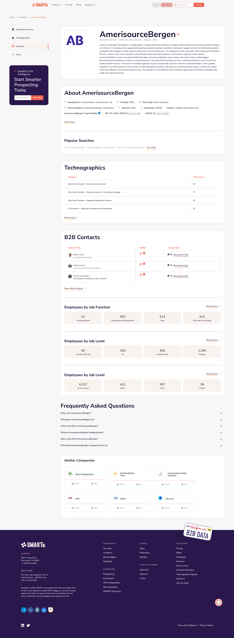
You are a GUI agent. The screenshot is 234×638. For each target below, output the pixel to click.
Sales (142, 548)
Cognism (144, 574)
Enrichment (108, 578)
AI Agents (107, 552)
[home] (40, 5)
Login (156, 5)
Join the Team (182, 583)
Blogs (179, 552)
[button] (57, 5)
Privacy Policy (206, 625)
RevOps (143, 557)
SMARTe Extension (112, 591)
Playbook (107, 561)
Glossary (180, 561)
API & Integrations (111, 582)
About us (180, 578)
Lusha (142, 578)
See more (151, 147)
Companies (22, 17)
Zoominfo (144, 569)
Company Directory (185, 570)
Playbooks (181, 557)
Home (11, 17)
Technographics (110, 587)
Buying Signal (109, 557)
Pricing (78, 5)
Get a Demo (166, 5)
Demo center (182, 565)
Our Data (68, 5)
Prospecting (108, 574)
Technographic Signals (186, 574)
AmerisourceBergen (38, 17)
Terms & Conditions (187, 625)
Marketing (144, 552)
